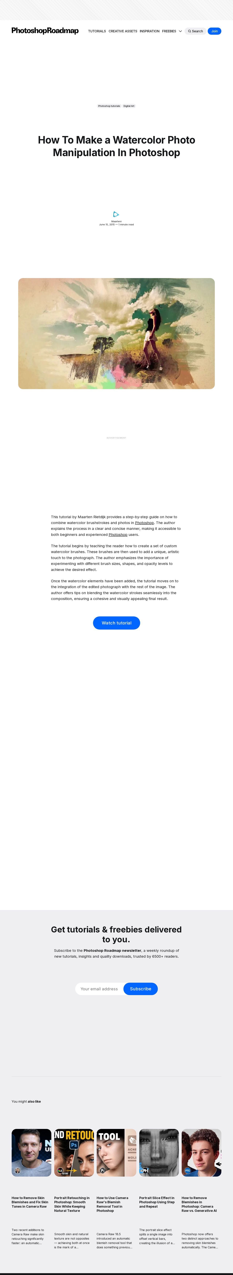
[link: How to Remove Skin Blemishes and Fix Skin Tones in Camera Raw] (31, 1175)
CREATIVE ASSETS (123, 31)
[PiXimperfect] (102, 1170)
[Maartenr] (116, 214)
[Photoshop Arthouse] (60, 1170)
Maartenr (116, 221)
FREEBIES (169, 31)
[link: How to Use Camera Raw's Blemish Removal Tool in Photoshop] (116, 1175)
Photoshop (144, 523)
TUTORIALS (97, 31)
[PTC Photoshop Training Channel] (187, 1170)
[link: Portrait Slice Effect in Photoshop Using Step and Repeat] (159, 1175)
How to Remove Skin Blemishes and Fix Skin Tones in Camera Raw (30, 1202)
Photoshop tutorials (109, 105)
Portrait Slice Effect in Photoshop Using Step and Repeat (157, 1202)
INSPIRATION (149, 31)
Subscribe (140, 988)
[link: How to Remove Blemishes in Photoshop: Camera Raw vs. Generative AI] (201, 1175)
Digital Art (129, 105)
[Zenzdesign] (17, 1170)
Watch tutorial (116, 623)
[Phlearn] (145, 1170)
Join (214, 31)
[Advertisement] (116, 10)
